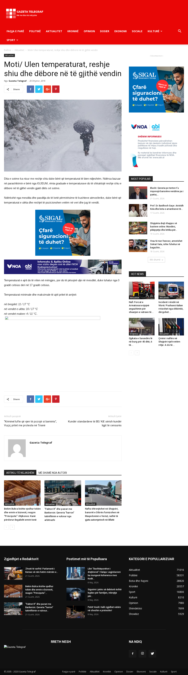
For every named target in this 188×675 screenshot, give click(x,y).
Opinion (89, 31)
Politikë (35, 31)
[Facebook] (132, 653)
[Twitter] (152, 653)
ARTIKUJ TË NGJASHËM (20, 472)
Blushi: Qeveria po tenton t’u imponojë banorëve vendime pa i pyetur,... (166, 191)
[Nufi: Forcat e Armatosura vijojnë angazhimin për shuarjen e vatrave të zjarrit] (142, 290)
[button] (179, 31)
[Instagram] (142, 653)
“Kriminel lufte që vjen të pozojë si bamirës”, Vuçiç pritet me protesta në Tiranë (30, 423)
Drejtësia (134, 334)
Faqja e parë (15, 31)
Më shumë (155, 259)
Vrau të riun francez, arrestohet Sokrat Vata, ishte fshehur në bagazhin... (166, 244)
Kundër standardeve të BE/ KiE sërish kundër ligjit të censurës (95, 423)
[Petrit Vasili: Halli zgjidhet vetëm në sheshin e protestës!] (75, 612)
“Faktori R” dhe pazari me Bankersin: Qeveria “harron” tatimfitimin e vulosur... (39, 607)
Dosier (104, 31)
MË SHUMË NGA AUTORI (53, 472)
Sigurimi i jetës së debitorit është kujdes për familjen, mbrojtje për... (105, 592)
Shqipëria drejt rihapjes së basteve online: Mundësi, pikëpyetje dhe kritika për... (163, 226)
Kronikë (73, 31)
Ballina (7, 50)
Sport (11, 40)
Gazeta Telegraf (18, 80)
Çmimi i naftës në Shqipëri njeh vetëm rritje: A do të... (169, 341)
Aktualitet (54, 31)
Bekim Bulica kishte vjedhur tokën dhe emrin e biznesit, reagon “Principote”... (39, 589)
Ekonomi (120, 31)
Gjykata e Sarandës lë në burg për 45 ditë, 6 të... (140, 341)
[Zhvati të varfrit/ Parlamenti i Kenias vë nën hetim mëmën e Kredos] (13, 573)
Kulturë (153, 31)
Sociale (137, 31)
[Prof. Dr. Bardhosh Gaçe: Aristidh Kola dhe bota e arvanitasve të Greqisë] (138, 210)
